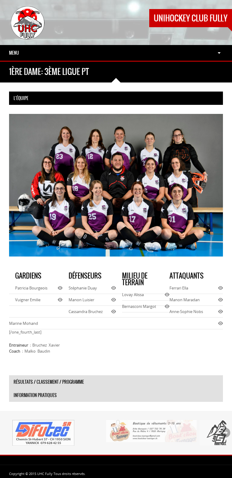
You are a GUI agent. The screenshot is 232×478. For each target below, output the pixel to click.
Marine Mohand (23, 323)
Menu (14, 53)
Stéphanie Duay (83, 288)
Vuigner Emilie (27, 299)
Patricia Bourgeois (31, 288)
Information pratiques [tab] (35, 395)
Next (225, 433)
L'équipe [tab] (21, 98)
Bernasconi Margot (139, 306)
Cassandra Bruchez (86, 311)
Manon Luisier (81, 299)
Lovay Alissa (133, 294)
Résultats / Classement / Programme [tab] (49, 382)
